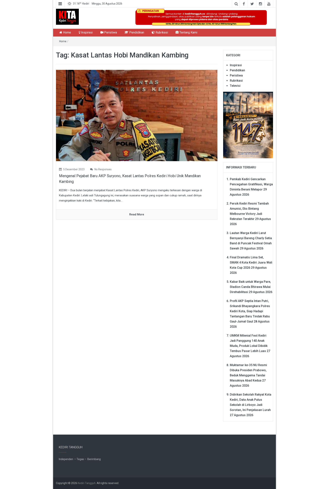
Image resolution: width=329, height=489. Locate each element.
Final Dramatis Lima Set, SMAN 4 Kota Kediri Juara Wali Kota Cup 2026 (251, 262)
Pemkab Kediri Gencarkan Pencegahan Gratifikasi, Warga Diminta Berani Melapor (251, 184)
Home (66, 32)
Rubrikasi (161, 32)
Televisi (235, 86)
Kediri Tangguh (87, 483)
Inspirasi (86, 32)
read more (136, 214)
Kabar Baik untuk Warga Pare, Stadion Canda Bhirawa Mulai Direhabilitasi (250, 287)
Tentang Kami (188, 32)
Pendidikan (136, 32)
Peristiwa (110, 32)
